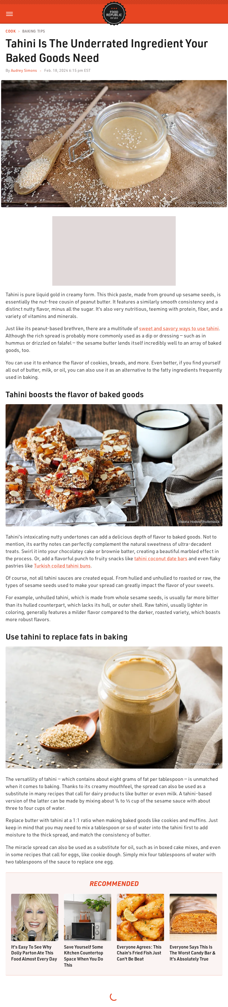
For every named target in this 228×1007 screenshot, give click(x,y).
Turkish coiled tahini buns (62, 565)
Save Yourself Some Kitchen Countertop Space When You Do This (83, 956)
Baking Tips (33, 31)
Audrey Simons (24, 70)
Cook (11, 31)
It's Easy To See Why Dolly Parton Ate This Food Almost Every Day (34, 953)
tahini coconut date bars (160, 558)
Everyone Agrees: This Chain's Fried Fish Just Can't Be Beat (139, 953)
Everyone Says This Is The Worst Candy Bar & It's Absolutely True (193, 953)
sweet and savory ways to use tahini (179, 328)
